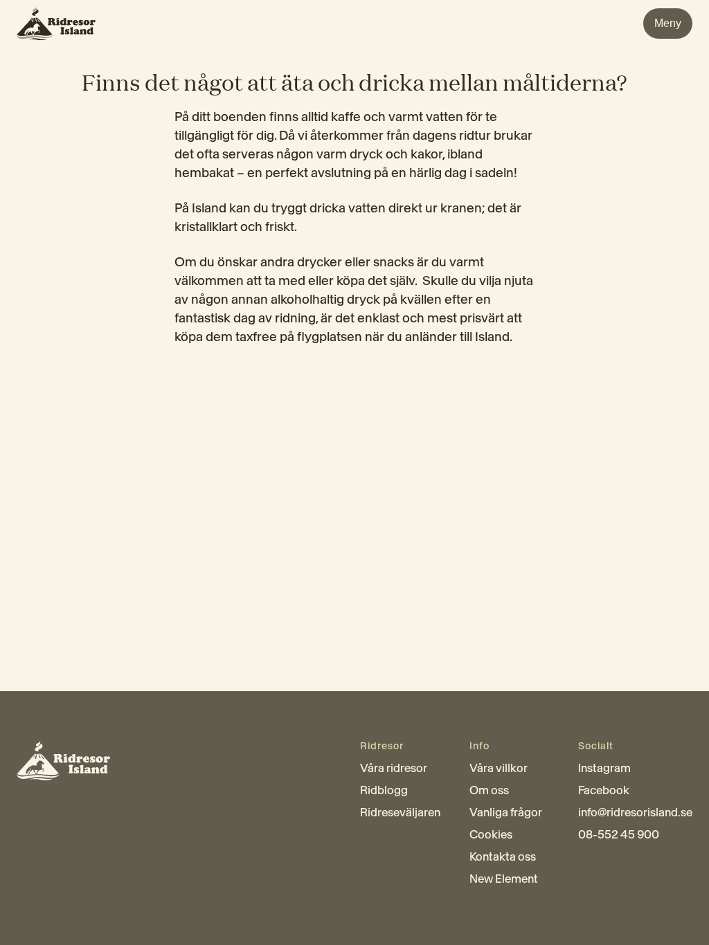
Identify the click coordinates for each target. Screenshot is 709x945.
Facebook (603, 790)
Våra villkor (498, 768)
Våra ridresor (393, 768)
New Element (503, 879)
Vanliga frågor (505, 812)
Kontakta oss (502, 856)
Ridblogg (384, 790)
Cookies (490, 834)
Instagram (604, 768)
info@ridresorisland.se (635, 812)
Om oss (489, 790)
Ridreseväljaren (400, 812)
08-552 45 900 (618, 834)
